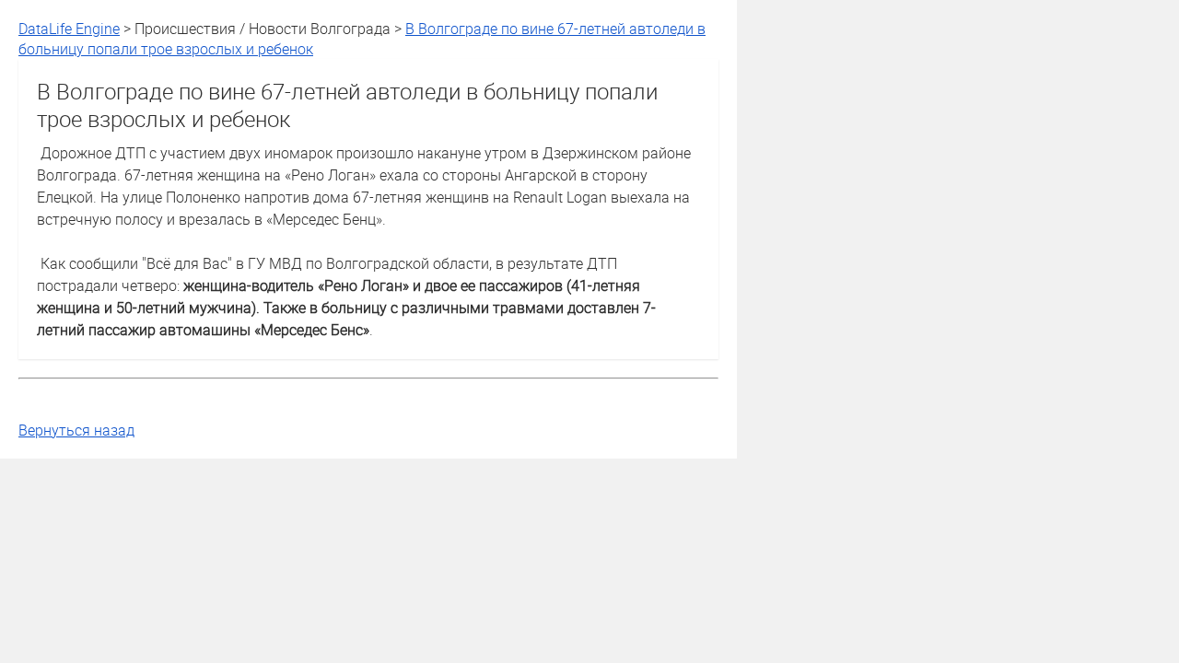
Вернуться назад (76, 430)
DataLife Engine (69, 28)
